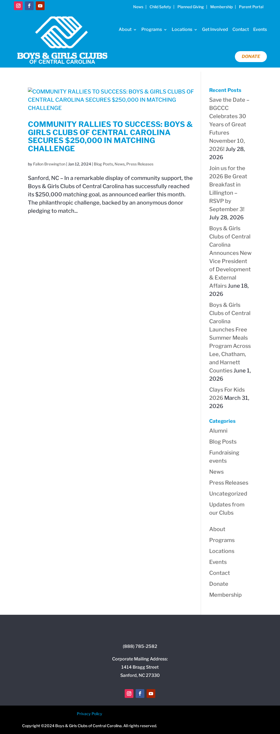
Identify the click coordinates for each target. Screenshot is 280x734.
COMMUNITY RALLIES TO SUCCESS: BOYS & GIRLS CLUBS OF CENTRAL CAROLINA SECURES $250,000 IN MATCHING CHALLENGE (110, 136)
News (138, 6)
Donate (251, 56)
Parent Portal (251, 6)
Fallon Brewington (49, 164)
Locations (182, 29)
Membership (221, 6)
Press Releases (139, 164)
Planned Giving (190, 6)
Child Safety (160, 6)
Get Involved (215, 29)
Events (260, 29)
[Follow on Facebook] (29, 5)
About (125, 29)
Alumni (218, 430)
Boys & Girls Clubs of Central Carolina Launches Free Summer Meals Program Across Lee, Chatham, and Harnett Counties (230, 338)
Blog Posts (103, 164)
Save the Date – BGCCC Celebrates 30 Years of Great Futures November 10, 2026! (229, 124)
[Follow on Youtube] (40, 5)
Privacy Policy (89, 713)
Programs (151, 29)
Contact (240, 29)
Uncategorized (228, 493)
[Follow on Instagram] (18, 5)
